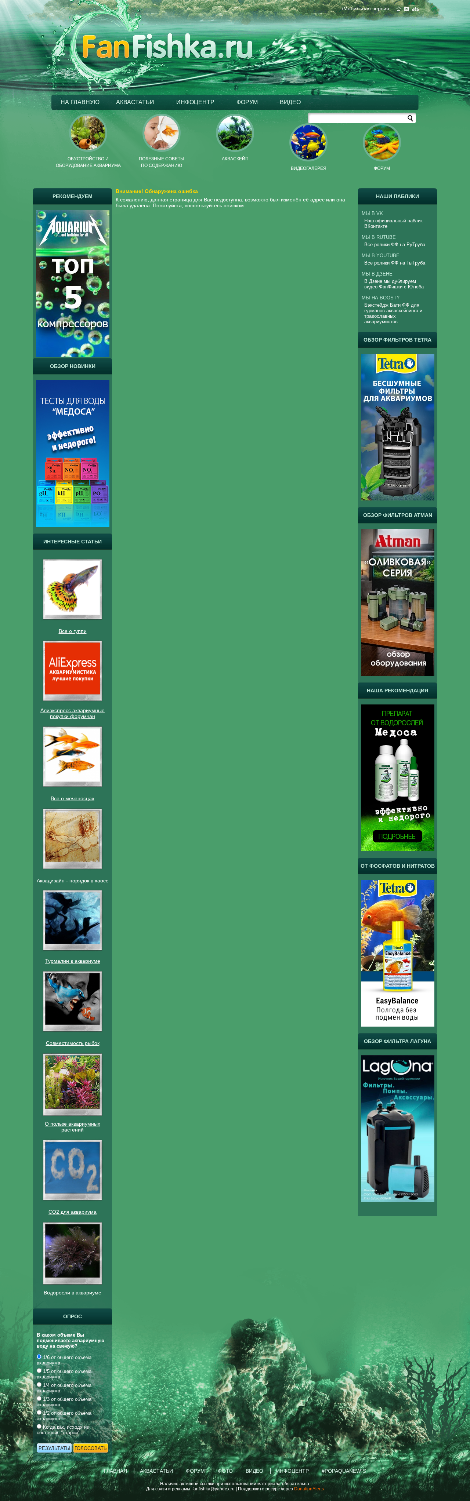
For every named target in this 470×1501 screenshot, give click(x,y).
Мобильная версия (366, 8)
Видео (290, 102)
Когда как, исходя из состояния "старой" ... (63, 1429)
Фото (225, 1471)
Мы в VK (372, 213)
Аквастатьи (156, 1471)
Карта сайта (415, 9)
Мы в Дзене (377, 274)
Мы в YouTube (381, 255)
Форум (247, 102)
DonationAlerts (309, 1488)
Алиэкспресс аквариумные (72, 710)
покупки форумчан (72, 716)
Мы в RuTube (379, 237)
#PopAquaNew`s (344, 1471)
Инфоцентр (195, 102)
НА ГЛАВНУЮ (80, 102)
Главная (399, 9)
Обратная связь (406, 9)
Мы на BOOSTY (381, 297)
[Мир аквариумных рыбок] (168, 57)
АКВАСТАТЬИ (135, 102)
